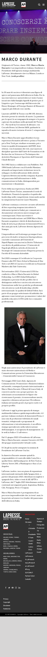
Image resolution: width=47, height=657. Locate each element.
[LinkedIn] (19, 588)
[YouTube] (12, 588)
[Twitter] (9, 588)
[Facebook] (6, 588)
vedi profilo (18, 76)
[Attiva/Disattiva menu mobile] (44, 5)
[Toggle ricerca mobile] (39, 5)
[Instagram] (16, 588)
